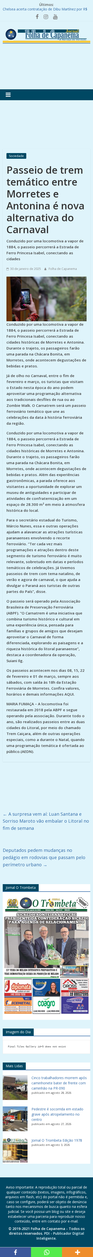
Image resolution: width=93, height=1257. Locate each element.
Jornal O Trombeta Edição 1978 (56, 1140)
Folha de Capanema (63, 269)
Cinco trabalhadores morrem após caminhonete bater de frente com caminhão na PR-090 (59, 1083)
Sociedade (16, 156)
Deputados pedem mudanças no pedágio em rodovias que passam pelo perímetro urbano (44, 857)
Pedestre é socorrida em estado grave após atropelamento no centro (57, 1114)
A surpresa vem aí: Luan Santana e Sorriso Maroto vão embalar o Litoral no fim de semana (46, 821)
